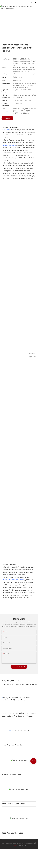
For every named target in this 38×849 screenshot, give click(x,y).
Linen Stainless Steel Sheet (13, 745)
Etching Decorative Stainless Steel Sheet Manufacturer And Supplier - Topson (19, 714)
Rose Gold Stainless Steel (12, 833)
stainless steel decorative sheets (13, 580)
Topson (6, 130)
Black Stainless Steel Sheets (14, 804)
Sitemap (14, 845)
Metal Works (20, 684)
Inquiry (7, 118)
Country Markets (8, 684)
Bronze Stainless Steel (11, 774)
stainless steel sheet (9, 145)
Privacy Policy (22, 845)
